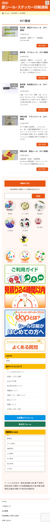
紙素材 (10, 213)
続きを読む (42, 46)
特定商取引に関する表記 (10, 516)
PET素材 (25, 230)
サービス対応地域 (11, 483)
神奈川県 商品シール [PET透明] (34, 151)
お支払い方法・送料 (14, 409)
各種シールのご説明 (14, 377)
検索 (38, 196)
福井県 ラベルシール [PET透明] (34, 52)
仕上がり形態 (11, 381)
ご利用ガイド (6, 506)
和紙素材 (40, 213)
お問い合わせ (6, 520)
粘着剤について (12, 390)
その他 (25, 245)
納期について (11, 404)
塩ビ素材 (40, 227)
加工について (11, 400)
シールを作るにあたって (15, 372)
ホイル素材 (25, 213)
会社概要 (5, 511)
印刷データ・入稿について (16, 395)
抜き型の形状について (14, 386)
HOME (4, 501)
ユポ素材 (10, 230)
